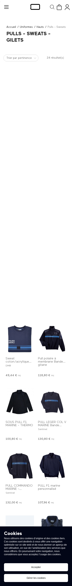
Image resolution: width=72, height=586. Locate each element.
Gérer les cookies (36, 578)
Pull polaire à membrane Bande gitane (50, 362)
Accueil (11, 27)
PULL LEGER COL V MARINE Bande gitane (52, 425)
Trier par (11, 58)
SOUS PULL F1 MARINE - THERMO (19, 424)
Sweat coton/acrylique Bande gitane (17, 362)
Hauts (40, 27)
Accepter (36, 567)
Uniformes (26, 27)
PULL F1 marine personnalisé (49, 487)
